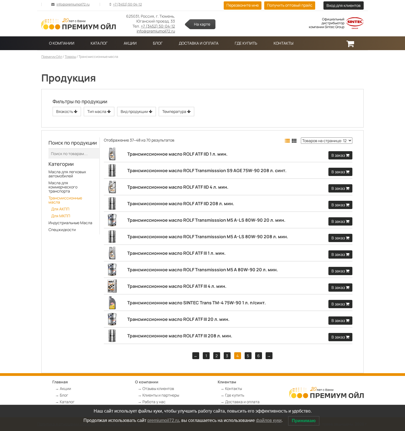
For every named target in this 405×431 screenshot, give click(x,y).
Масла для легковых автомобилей (67, 173)
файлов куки (269, 420)
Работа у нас (154, 401)
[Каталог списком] (287, 140)
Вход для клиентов (343, 5)
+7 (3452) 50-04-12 (127, 4)
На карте (202, 24)
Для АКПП (60, 209)
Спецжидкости (62, 229)
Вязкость (65, 111)
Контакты (283, 43)
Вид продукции (135, 111)
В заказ (338, 155)
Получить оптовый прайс (289, 5)
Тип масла (97, 111)
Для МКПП (60, 215)
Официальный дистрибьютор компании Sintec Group (326, 23)
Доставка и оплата (198, 43)
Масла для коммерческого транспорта (62, 187)
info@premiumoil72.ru (73, 4)
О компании (61, 43)
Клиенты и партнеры (160, 395)
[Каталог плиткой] (294, 140)
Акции (130, 43)
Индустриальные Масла (70, 222)
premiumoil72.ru (163, 420)
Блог (158, 43)
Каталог (99, 43)
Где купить (246, 43)
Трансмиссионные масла (65, 200)
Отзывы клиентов (158, 388)
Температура (174, 111)
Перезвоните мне (242, 5)
